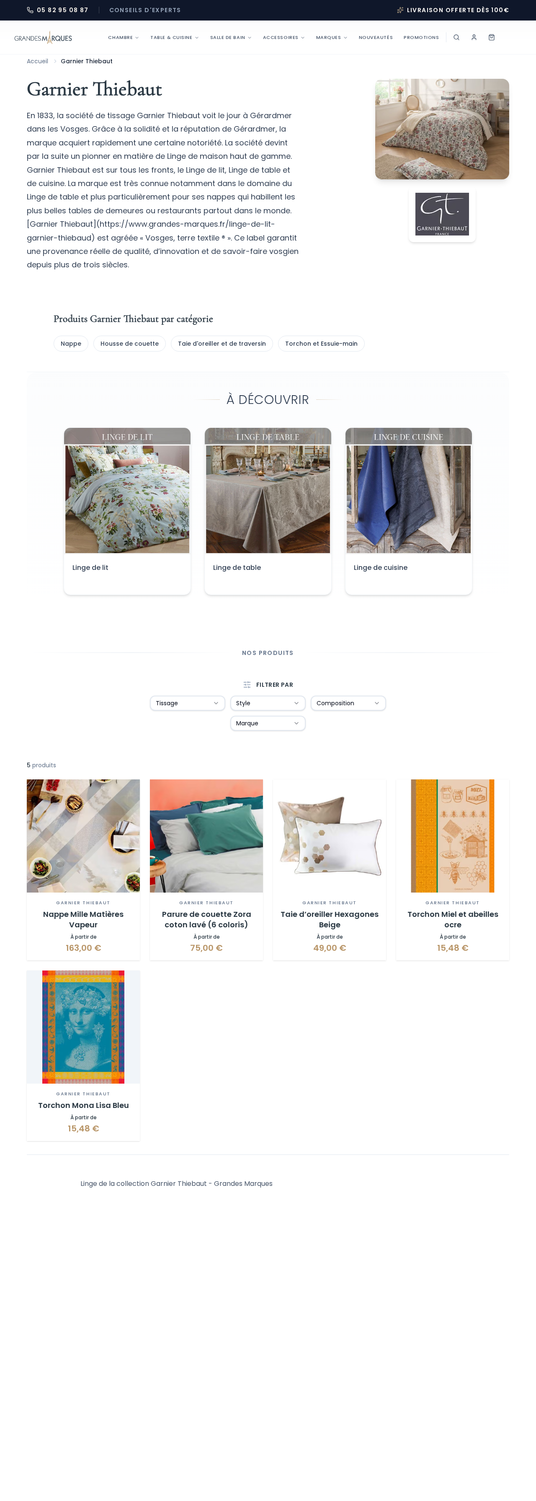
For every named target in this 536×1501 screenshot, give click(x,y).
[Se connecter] (474, 37)
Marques (328, 37)
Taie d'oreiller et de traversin (222, 343)
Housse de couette (129, 343)
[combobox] (187, 703)
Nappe (71, 343)
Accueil (37, 61)
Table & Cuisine (171, 37)
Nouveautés (376, 37)
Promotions (421, 37)
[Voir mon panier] (491, 37)
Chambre (120, 37)
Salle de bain (227, 37)
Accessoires (281, 37)
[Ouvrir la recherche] (456, 37)
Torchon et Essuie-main (321, 343)
